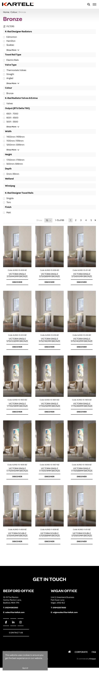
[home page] (18, 4)
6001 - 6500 (12, 117)
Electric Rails (12, 60)
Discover (17, 282)
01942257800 (59, 607)
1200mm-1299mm (15, 144)
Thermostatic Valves (16, 70)
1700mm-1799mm (15, 159)
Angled (9, 78)
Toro (8, 202)
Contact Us (16, 632)
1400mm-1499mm (15, 136)
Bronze (9, 93)
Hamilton (10, 40)
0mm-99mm (12, 173)
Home (6, 12)
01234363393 (11, 607)
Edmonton (11, 36)
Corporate (81, 652)
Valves (9, 103)
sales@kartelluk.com (14, 612)
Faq (94, 652)
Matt (8, 212)
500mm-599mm (14, 163)
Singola (10, 198)
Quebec (10, 44)
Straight (10, 74)
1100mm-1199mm (15, 140)
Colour (14, 12)
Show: (39, 220)
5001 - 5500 (12, 121)
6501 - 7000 (12, 113)
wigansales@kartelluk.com (65, 612)
